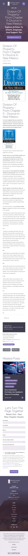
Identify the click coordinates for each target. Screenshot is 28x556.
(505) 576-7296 (7, 327)
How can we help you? (8, 444)
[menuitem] (14, 544)
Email (4, 435)
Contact (14, 520)
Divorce (14, 509)
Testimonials (14, 514)
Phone (4, 430)
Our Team (14, 507)
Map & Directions (14, 499)
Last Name (5, 425)
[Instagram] (16, 527)
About (14, 505)
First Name (5, 420)
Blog (14, 518)
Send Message (14, 471)
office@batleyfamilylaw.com (13, 339)
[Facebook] (11, 527)
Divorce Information (9, 344)
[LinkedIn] (14, 527)
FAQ (14, 512)
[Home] (13, 4)
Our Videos (14, 516)
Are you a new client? (8, 439)
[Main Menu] (4, 4)
